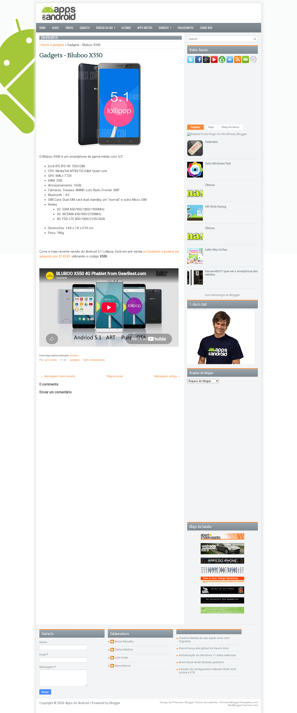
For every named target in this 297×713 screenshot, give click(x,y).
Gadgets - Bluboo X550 (71, 55)
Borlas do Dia (105, 27)
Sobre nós (206, 27)
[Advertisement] (179, 13)
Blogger (234, 295)
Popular (195, 127)
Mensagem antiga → (167, 376)
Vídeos (69, 27)
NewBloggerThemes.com (243, 705)
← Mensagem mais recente (58, 376)
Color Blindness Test (218, 163)
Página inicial (115, 376)
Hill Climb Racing (215, 206)
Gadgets (85, 27)
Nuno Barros (122, 665)
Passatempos (186, 27)
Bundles (165, 27)
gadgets (58, 45)
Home (42, 27)
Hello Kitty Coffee (216, 249)
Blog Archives (230, 127)
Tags (211, 127)
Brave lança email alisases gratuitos (201, 662)
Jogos (55, 27)
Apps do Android (77, 703)
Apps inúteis (144, 27)
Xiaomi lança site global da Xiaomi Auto (204, 648)
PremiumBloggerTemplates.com (238, 702)
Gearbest (73, 355)
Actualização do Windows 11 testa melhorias (207, 655)
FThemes (177, 702)
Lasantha (212, 702)
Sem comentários (94, 360)
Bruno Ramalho (124, 641)
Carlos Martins (124, 649)
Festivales (211, 142)
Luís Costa (121, 657)
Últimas (126, 27)
